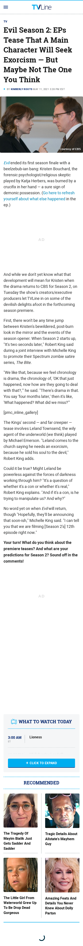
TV (6, 21)
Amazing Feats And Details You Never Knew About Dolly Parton (60, 906)
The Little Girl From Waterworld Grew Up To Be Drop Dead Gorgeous (20, 905)
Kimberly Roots (22, 89)
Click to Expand (43, 763)
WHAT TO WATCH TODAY (45, 722)
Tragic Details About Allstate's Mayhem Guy (61, 839)
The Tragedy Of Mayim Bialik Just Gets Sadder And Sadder (18, 841)
